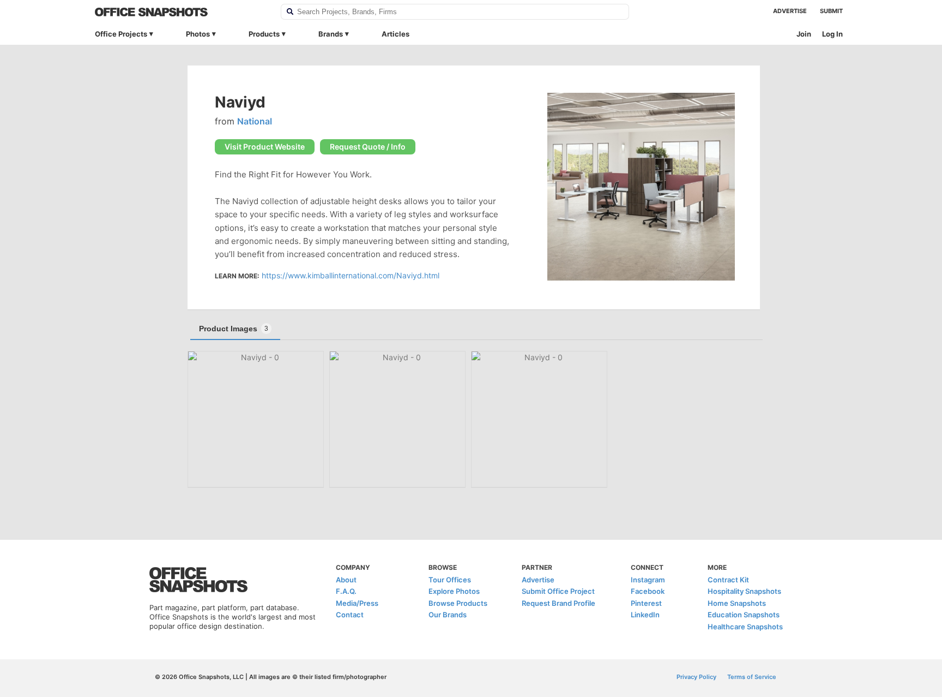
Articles (395, 33)
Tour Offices (449, 579)
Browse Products (457, 603)
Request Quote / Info (368, 146)
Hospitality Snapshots (744, 591)
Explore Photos (454, 591)
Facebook (648, 591)
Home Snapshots (737, 603)
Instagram (648, 579)
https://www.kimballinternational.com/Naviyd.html (350, 275)
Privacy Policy (696, 677)
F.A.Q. (346, 591)
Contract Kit (728, 579)
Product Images (233, 328)
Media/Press (357, 603)
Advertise (790, 11)
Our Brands (447, 614)
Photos (198, 33)
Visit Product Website (265, 146)
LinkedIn (645, 614)
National (254, 121)
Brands (330, 33)
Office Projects (121, 33)
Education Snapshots (744, 614)
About (346, 579)
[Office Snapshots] (180, 12)
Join (803, 33)
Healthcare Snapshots (745, 626)
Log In (832, 33)
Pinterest (646, 603)
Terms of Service (751, 677)
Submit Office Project (558, 591)
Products (264, 33)
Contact (350, 614)
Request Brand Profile (558, 603)
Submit (831, 11)
